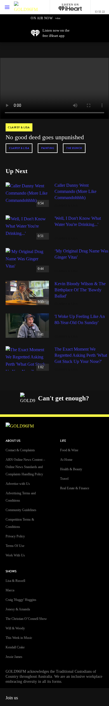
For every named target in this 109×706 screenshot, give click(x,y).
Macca (10, 590)
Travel (64, 479)
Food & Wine (69, 450)
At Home (66, 460)
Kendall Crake (15, 647)
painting (47, 148)
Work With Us (15, 555)
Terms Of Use (15, 546)
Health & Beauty (71, 469)
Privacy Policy (15, 536)
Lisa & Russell (15, 581)
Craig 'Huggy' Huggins (21, 600)
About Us (13, 440)
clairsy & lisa (19, 148)
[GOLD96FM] (26, 7)
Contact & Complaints (20, 450)
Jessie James (14, 657)
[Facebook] (25, 407)
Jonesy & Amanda (18, 609)
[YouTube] (64, 407)
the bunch (74, 148)
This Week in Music (19, 638)
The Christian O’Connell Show (26, 619)
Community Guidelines (21, 510)
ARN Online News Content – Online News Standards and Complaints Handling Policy (25, 467)
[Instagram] (38, 407)
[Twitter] (51, 407)
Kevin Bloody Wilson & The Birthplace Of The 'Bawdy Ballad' (80, 289)
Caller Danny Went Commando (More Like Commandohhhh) (75, 191)
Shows (11, 571)
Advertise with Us (18, 484)
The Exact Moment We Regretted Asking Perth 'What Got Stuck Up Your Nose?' (80, 355)
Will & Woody (15, 628)
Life (63, 440)
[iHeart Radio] (77, 407)
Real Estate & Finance (74, 488)
